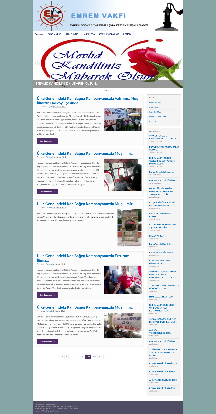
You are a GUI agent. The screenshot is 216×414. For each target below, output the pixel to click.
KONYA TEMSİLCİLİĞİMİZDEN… (164, 363)
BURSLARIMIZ (54, 34)
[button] (37, 63)
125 (76, 357)
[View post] (108, 63)
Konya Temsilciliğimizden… (161, 172)
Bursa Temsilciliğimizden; (161, 244)
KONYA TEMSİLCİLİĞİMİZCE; (162, 388)
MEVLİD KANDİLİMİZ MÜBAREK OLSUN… (67, 83)
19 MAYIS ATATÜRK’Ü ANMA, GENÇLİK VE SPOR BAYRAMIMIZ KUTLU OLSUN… (163, 274)
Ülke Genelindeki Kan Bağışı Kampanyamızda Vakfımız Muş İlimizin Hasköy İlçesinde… (87, 100)
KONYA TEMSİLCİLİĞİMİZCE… (163, 371)
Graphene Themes (52, 411)
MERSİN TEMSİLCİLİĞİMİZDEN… (164, 180)
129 (100, 357)
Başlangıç (39, 34)
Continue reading (47, 141)
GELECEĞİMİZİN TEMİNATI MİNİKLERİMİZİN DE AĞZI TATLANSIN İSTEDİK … (161, 191)
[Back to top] (210, 408)
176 (111, 357)
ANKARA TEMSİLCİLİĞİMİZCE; (163, 380)
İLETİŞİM (127, 34)
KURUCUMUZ (71, 34)
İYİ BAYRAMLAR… (157, 236)
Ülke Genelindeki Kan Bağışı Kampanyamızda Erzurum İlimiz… (83, 258)
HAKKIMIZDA (88, 34)
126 (82, 357)
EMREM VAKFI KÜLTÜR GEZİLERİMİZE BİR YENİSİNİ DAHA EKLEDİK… (161, 161)
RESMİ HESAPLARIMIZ (109, 34)
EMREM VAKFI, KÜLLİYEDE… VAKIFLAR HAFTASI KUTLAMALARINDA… (162, 308)
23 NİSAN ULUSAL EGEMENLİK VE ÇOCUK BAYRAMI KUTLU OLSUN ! (163, 352)
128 (94, 357)
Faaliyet (49, 107)
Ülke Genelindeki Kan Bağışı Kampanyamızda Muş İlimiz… (86, 153)
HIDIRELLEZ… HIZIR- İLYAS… (162, 296)
